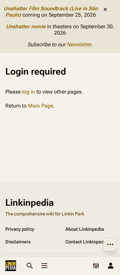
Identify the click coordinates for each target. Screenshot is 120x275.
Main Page (40, 106)
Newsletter (79, 44)
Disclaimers (18, 241)
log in (28, 92)
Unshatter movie (26, 26)
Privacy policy (19, 229)
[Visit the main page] (10, 265)
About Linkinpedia (84, 229)
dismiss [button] (105, 9)
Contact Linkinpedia (86, 241)
